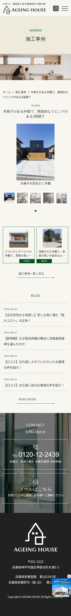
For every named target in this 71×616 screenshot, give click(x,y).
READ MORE (27, 399)
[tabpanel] (9, 198)
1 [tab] (36, 211)
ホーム (7, 92)
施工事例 (21, 92)
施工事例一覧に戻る (31, 273)
